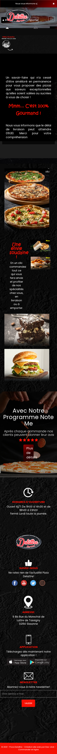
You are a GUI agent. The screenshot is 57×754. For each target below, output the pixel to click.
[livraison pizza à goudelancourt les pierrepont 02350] (18, 14)
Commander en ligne (28, 752)
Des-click (49, 749)
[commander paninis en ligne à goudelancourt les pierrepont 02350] (40, 271)
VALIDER (28, 706)
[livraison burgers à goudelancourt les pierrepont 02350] (26, 362)
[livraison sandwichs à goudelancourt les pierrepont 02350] (40, 254)
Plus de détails (30, 455)
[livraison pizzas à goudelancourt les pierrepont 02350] (28, 544)
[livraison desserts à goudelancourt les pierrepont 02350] (26, 327)
